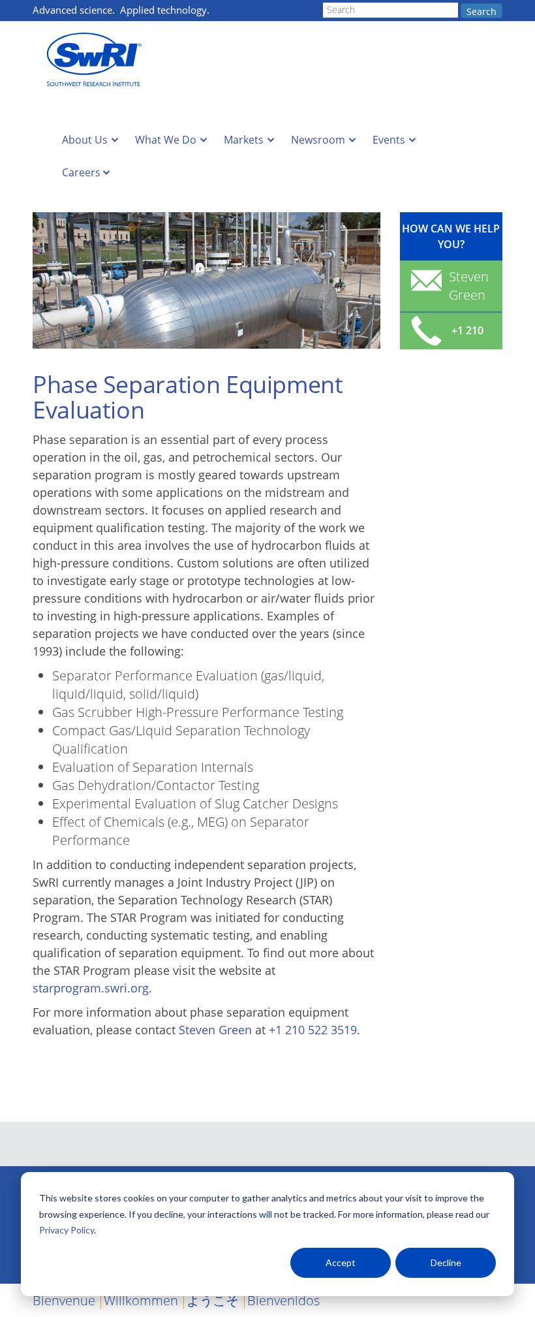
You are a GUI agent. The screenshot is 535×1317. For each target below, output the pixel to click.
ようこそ (213, 1300)
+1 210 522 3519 (313, 1030)
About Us (85, 140)
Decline (446, 1262)
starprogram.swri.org (91, 988)
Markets (244, 140)
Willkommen (141, 1300)
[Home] (97, 59)
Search (481, 11)
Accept (341, 1262)
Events (389, 140)
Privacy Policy (66, 1229)
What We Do (165, 140)
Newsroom (318, 140)
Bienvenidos (283, 1300)
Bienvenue (64, 1300)
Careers (81, 172)
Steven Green (215, 1030)
